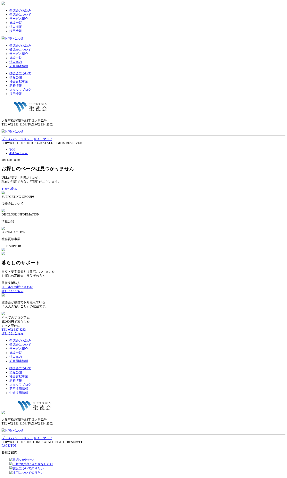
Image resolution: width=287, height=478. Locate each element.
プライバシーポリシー (17, 139)
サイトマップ (43, 139)
